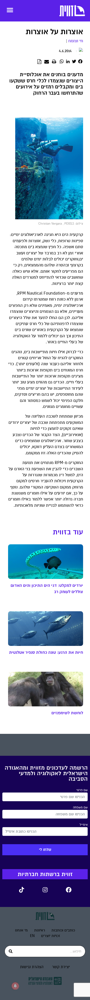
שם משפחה (80, 807)
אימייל (84, 825)
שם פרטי (82, 790)
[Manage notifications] (15, 986)
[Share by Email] (46, 61)
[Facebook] (68, 889)
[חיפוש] (10, 951)
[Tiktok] (21, 889)
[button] (10, 10)
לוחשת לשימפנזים (67, 712)
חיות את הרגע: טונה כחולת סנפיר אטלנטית (46, 652)
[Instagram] (45, 889)
